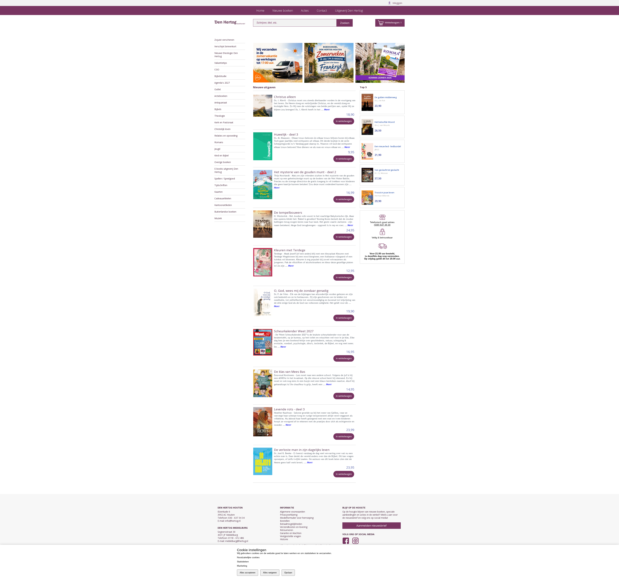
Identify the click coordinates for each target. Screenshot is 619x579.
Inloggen (397, 3)
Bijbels (217, 109)
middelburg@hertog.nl (236, 541)
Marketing (242, 565)
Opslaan (288, 572)
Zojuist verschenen (224, 39)
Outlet (217, 89)
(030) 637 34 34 (382, 224)
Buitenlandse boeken (225, 211)
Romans (218, 142)
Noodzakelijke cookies (248, 557)
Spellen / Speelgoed (224, 178)
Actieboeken (220, 95)
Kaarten (218, 191)
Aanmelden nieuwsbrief (371, 525)
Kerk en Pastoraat (223, 122)
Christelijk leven (222, 129)
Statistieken (243, 561)
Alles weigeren (270, 572)
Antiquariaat (220, 102)
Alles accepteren (247, 572)
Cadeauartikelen (222, 198)
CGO (216, 69)
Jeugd (217, 148)
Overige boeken (222, 162)
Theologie (219, 115)
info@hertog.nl (233, 520)
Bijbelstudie (220, 76)
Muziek (218, 218)
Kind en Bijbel (221, 155)
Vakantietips (220, 62)
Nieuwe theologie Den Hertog (226, 54)
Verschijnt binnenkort (225, 46)
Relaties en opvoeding (225, 135)
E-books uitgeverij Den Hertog (226, 170)
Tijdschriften (220, 185)
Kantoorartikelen (223, 205)
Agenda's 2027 (222, 82)
